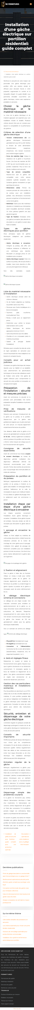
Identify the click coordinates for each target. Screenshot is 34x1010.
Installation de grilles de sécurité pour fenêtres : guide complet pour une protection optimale (10, 842)
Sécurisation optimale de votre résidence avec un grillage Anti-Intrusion (24, 839)
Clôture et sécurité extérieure (11, 71)
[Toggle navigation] (31, 4)
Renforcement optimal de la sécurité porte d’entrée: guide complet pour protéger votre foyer (16, 882)
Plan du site (17, 1008)
